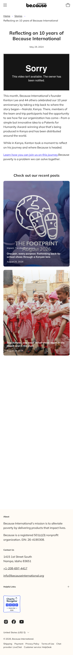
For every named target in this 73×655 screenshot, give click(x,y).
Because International (22, 638)
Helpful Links (9, 586)
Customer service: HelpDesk (37, 647)
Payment (18, 643)
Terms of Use (47, 643)
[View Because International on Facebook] (13, 621)
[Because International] (36, 5)
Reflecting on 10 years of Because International (30, 20)
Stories (18, 16)
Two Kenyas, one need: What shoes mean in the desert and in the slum (36, 344)
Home (6, 16)
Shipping (7, 643)
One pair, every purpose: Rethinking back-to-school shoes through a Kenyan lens (34, 255)
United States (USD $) (14, 632)
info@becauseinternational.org (23, 575)
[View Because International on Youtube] (21, 621)
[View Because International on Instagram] (5, 621)
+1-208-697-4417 (15, 568)
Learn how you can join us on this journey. (30, 154)
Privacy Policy (32, 643)
